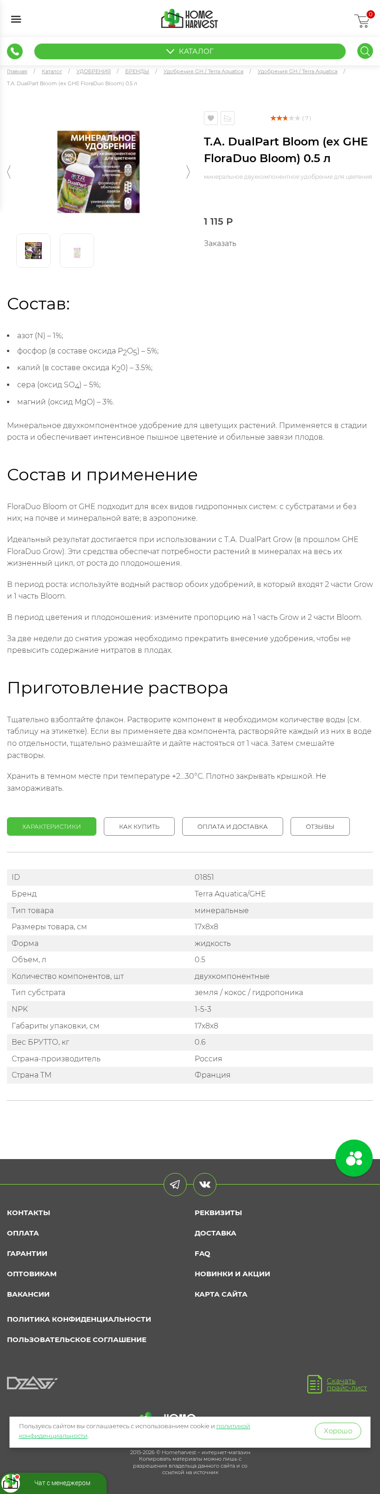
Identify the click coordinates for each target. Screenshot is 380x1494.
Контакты (28, 1212)
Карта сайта (221, 1294)
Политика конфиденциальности (79, 1319)
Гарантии (27, 1253)
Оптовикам (32, 1273)
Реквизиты (218, 1212)
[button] (9, 172)
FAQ (202, 1253)
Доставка (215, 1233)
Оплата (23, 1233)
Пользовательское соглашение (76, 1339)
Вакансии (28, 1294)
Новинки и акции (232, 1273)
